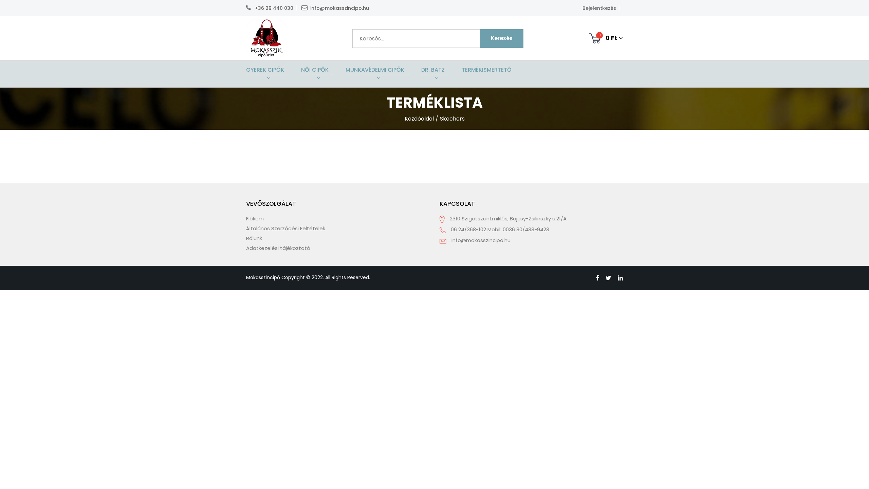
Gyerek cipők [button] (265, 70)
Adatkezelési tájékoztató (278, 248)
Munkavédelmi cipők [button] (375, 70)
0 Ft (607, 37)
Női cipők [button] (315, 70)
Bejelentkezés (599, 8)
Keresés (502, 38)
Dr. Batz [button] (433, 70)
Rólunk (254, 238)
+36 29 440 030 (273, 8)
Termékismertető (487, 70)
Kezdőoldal (419, 119)
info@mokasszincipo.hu (339, 8)
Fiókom (255, 218)
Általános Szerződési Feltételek (285, 228)
